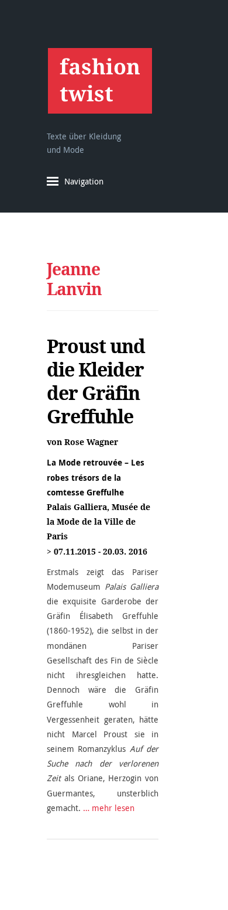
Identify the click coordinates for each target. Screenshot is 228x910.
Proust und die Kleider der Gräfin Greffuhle (96, 381)
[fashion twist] (100, 80)
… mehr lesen (108, 807)
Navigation (83, 181)
